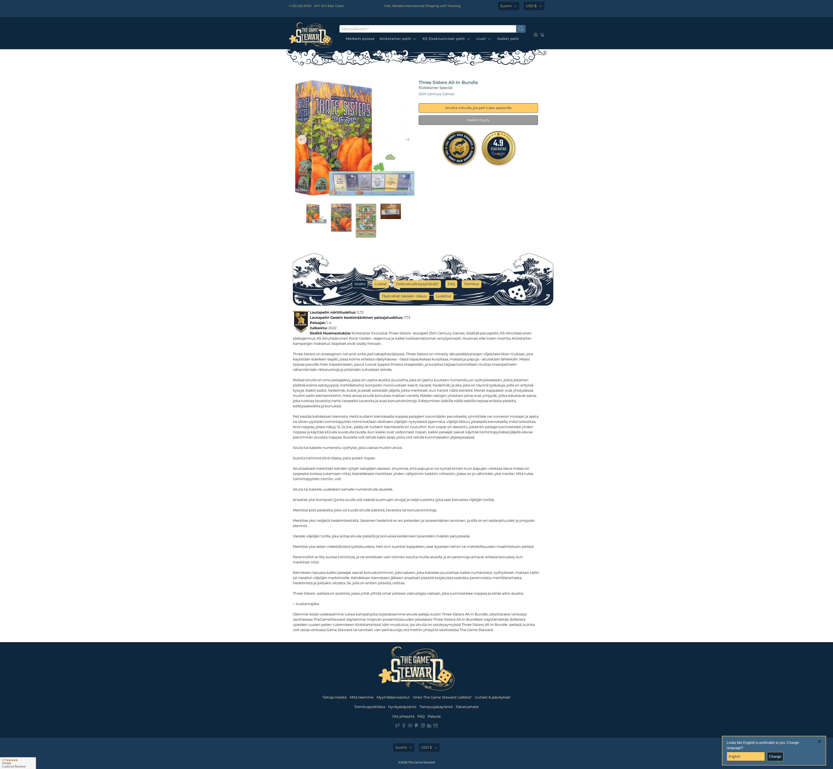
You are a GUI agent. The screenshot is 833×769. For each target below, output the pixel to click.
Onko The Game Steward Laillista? (442, 697)
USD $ (531, 6)
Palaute (434, 716)
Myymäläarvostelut (393, 697)
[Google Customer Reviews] (18, 763)
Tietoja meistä (334, 697)
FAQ (451, 284)
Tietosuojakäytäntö (436, 707)
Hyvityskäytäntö (402, 707)
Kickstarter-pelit (395, 39)
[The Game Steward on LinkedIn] (429, 726)
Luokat (381, 284)
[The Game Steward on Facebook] (404, 726)
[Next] (407, 139)
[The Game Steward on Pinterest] (416, 726)
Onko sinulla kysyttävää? (417, 284)
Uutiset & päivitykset (493, 697)
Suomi (506, 6)
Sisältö (360, 284)
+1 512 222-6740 (300, 6)
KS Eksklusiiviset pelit (444, 39)
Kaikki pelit (508, 39)
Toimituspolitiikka (369, 707)
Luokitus (443, 296)
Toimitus (471, 284)
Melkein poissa (360, 39)
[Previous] (302, 139)
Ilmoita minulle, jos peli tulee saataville (478, 108)
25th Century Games (436, 94)
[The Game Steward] (310, 34)
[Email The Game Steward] (435, 726)
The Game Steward (421, 762)
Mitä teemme (362, 697)
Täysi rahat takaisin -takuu (404, 296)
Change (775, 756)
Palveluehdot (467, 707)
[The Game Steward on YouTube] (410, 726)
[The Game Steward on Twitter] (397, 726)
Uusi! (481, 39)
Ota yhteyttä (403, 716)
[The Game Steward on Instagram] (423, 726)
